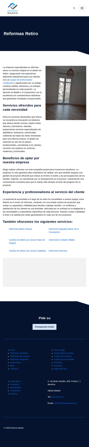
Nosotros (58, 365)
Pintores (14, 394)
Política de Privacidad (64, 359)
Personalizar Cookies (64, 353)
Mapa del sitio (60, 369)
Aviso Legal (59, 350)
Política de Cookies (63, 356)
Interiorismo (15, 362)
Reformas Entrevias (58, 251)
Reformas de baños (19, 353)
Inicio (12, 350)
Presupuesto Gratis (44, 327)
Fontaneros (15, 391)
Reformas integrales (19, 359)
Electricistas (15, 387)
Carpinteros (15, 381)
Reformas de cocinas (20, 356)
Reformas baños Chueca (20, 229)
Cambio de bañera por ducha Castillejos (27, 251)
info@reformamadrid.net (65, 403)
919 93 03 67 (57, 397)
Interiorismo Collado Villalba (62, 240)
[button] (74, 8)
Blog (12, 365)
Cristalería (14, 384)
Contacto (14, 369)
